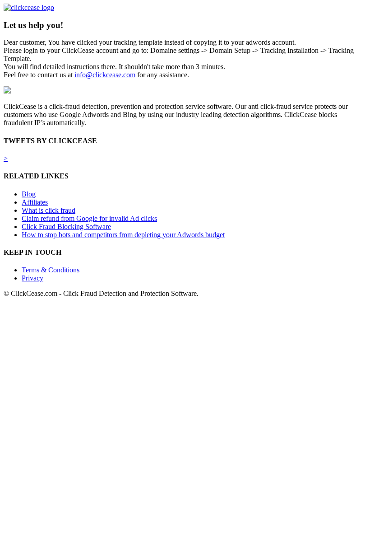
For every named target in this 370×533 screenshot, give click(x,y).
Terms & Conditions (50, 270)
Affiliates (35, 202)
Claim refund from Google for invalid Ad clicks (89, 218)
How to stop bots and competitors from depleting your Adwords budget (123, 234)
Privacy (32, 278)
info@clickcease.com (104, 75)
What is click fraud (48, 210)
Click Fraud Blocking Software (66, 226)
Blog (29, 194)
